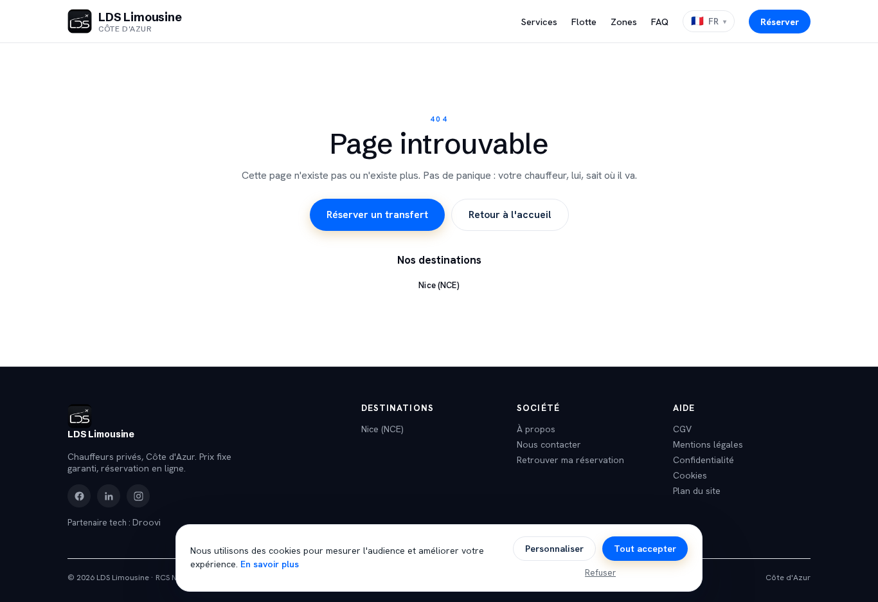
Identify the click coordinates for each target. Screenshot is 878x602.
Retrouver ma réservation (570, 460)
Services (539, 21)
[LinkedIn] (108, 495)
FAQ (659, 21)
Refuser (600, 572)
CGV (682, 429)
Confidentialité (703, 460)
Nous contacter (549, 444)
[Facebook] (79, 495)
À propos (536, 429)
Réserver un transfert (377, 214)
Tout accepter (645, 548)
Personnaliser (554, 548)
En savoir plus (269, 564)
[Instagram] (138, 495)
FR (705, 21)
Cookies (690, 475)
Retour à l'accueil (510, 214)
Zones (624, 21)
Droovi (146, 522)
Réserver (779, 21)
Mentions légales (708, 444)
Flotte (583, 21)
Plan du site (697, 491)
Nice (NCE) (438, 285)
